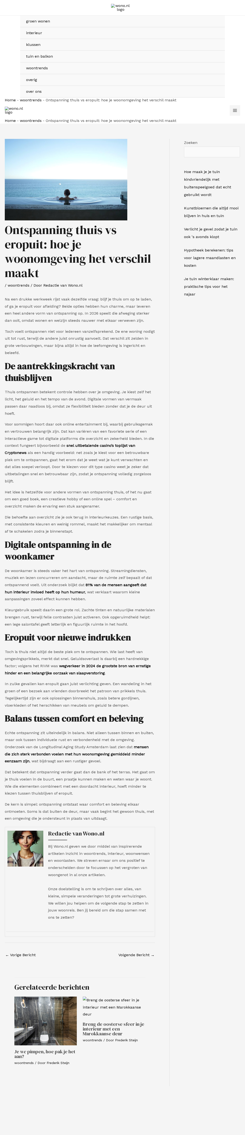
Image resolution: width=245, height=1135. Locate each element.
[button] (231, 56)
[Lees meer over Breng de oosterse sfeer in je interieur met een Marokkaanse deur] (114, 1006)
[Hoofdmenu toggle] (235, 110)
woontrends (31, 100)
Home (10, 100)
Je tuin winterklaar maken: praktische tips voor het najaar (209, 286)
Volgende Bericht (136, 955)
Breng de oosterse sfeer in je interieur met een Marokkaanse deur (113, 1029)
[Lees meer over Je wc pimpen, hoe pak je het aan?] (45, 1020)
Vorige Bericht (20, 955)
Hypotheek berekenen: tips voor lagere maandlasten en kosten (210, 258)
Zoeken (190, 142)
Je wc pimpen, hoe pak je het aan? (44, 1054)
